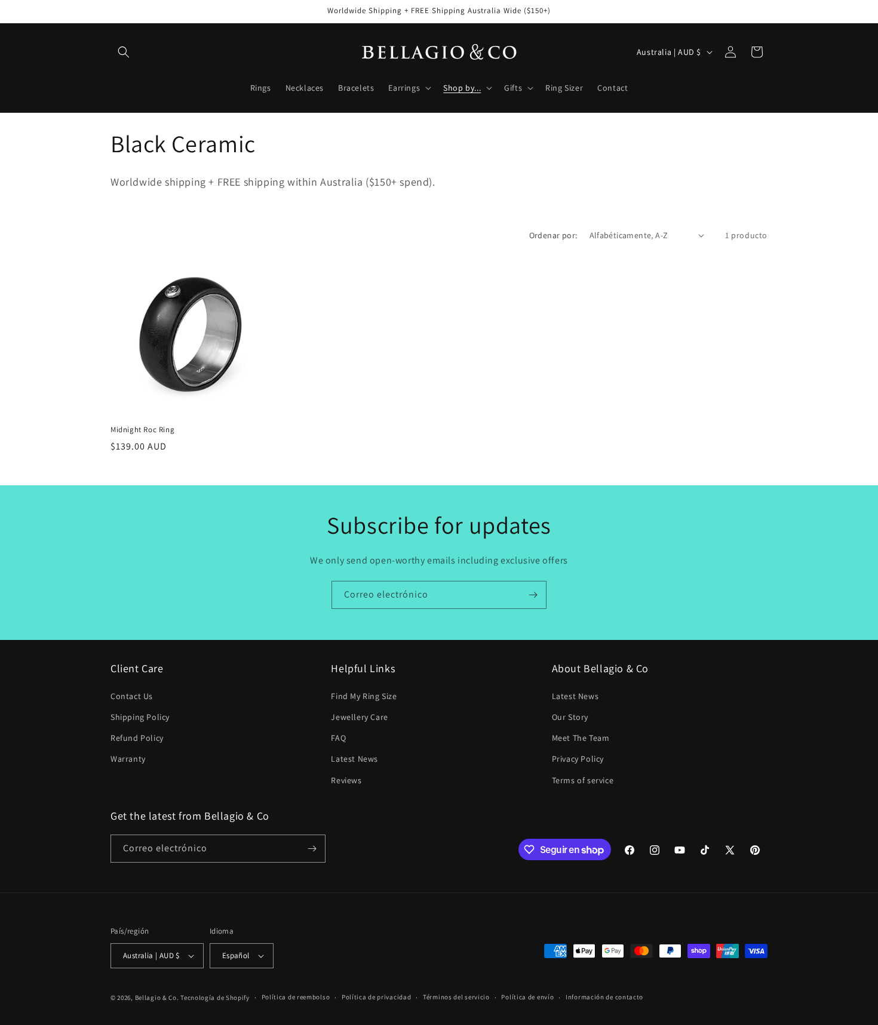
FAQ (338, 737)
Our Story (570, 717)
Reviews (346, 780)
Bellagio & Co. (157, 997)
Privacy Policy (578, 758)
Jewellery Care (359, 717)
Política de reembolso (296, 997)
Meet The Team (581, 737)
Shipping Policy (140, 717)
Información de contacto (604, 997)
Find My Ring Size (364, 696)
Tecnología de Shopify (215, 997)
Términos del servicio (456, 997)
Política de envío (527, 997)
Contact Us (131, 696)
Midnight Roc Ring (142, 430)
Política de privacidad (376, 997)
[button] (123, 52)
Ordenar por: (553, 235)
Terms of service (583, 780)
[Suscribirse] (533, 595)
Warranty (128, 758)
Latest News (354, 758)
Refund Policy (137, 737)
